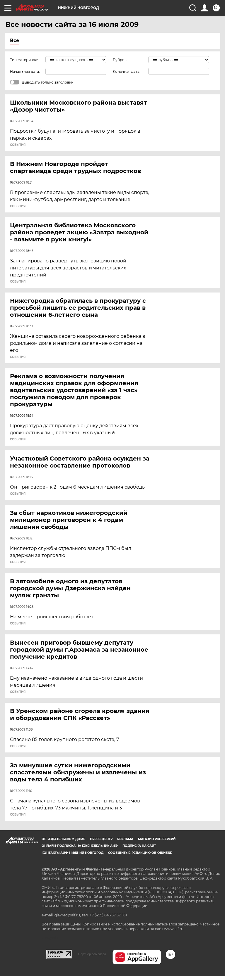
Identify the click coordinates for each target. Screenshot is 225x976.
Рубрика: (121, 60)
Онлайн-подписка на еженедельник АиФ (80, 846)
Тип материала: (24, 60)
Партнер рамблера (92, 954)
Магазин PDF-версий (156, 839)
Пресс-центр (101, 839)
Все (14, 40)
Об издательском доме (63, 839)
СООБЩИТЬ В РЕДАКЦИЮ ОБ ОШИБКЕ (140, 853)
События (17, 144)
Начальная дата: (25, 71)
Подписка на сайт (139, 846)
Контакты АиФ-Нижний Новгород (72, 853)
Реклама (125, 839)
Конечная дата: (126, 71)
